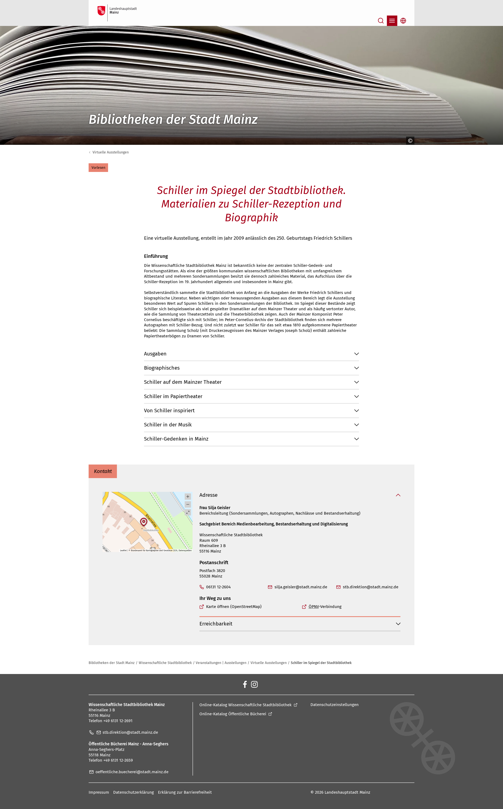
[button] (98, 167)
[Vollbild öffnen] (188, 512)
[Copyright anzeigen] (409, 141)
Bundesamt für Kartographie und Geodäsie (152, 550)
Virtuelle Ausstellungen (111, 152)
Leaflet (123, 550)
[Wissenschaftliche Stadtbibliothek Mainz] (244, 684)
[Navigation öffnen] (392, 21)
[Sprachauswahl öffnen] (403, 21)
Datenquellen (185, 550)
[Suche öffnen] (381, 21)
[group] (148, 522)
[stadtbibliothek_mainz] (254, 684)
